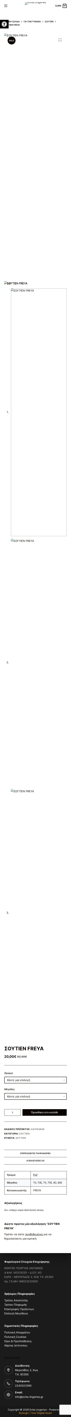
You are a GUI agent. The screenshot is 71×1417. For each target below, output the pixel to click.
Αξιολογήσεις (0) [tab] (35, 1160)
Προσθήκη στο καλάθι (44, 1112)
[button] (4, 24)
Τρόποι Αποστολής (16, 1300)
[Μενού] (5, 5)
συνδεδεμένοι (34, 1234)
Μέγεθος (9, 1089)
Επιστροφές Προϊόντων (19, 1309)
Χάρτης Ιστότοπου (15, 1345)
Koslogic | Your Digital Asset (35, 1413)
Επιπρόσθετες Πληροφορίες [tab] (35, 1153)
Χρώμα (8, 1073)
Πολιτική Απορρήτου (17, 1332)
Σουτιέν (24, 1133)
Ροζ (35, 1174)
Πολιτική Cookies (15, 1337)
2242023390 (23, 1385)
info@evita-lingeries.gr (29, 1396)
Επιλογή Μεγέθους (16, 1313)
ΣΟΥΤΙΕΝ (21, 1138)
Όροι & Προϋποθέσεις (18, 1341)
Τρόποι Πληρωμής (15, 1304)
